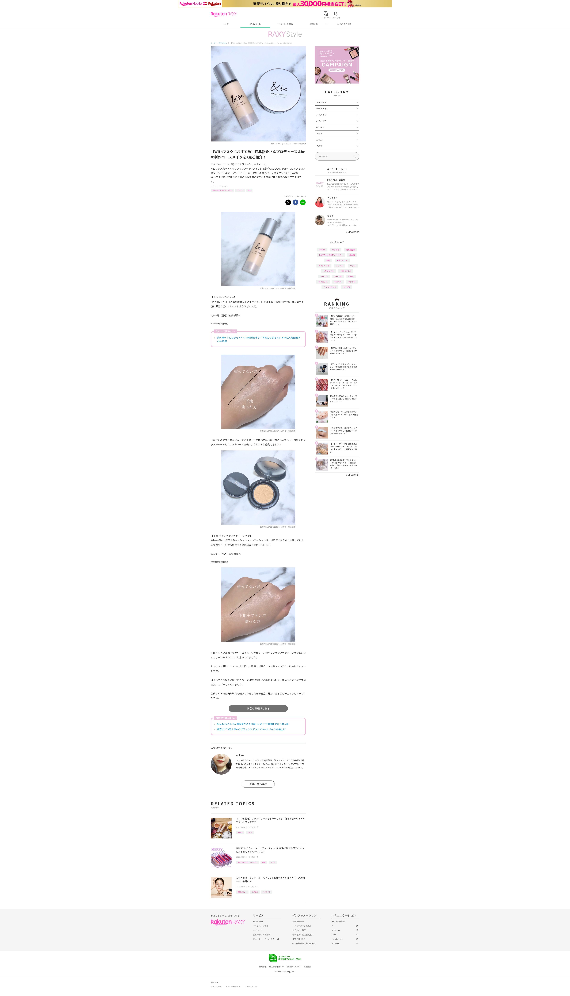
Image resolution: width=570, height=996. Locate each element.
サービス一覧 (216, 986)
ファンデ (240, 190)
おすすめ (335, 249)
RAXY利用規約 (298, 939)
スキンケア (321, 102)
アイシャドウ (324, 265)
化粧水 (351, 276)
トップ (226, 24)
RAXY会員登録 (338, 921)
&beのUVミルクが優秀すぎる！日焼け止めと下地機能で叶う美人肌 (253, 724)
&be (249, 190)
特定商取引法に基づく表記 (304, 943)
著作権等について (293, 967)
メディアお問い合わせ (302, 926)
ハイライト (266, 892)
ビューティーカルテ (261, 935)
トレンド (339, 265)
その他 (319, 145)
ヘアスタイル (328, 271)
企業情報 (262, 967)
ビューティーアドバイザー (264, 939)
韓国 (263, 862)
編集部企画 (350, 249)
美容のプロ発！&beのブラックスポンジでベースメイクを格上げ (251, 729)
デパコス (255, 892)
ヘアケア (320, 127)
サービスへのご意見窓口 (303, 935)
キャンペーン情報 (285, 24)
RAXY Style (255, 24)
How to (240, 832)
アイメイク (321, 114)
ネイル (319, 133)
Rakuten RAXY (224, 14)
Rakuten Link (337, 939)
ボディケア (321, 120)
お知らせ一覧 (298, 921)
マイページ (258, 930)
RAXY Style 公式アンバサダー (222, 190)
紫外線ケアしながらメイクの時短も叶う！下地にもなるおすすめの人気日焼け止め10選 (258, 339)
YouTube (335, 943)
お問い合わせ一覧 (233, 986)
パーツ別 (337, 276)
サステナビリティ (252, 986)
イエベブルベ (345, 271)
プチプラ (323, 276)
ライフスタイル (330, 287)
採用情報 (307, 967)
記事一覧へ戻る (258, 784)
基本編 (352, 255)
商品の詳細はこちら (258, 708)
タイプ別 (346, 287)
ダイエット (323, 281)
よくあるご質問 (344, 24)
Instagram (336, 930)
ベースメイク (223, 186)
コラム (319, 139)
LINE (334, 935)
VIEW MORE (352, 232)
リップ (250, 832)
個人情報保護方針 (276, 967)
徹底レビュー (242, 892)
